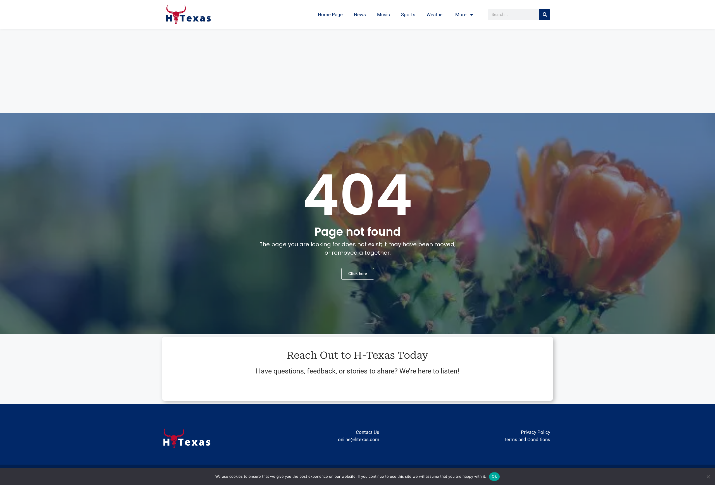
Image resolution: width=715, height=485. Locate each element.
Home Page (330, 14)
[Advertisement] (357, 71)
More (460, 14)
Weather (435, 14)
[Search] (544, 14)
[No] (708, 476)
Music (383, 14)
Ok (494, 476)
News (360, 14)
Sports (408, 14)
